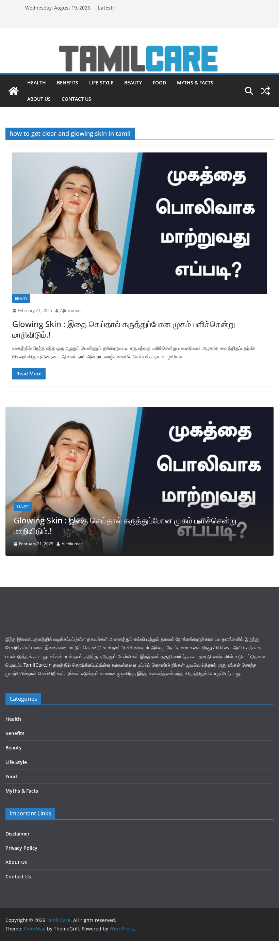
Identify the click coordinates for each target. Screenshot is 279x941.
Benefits (67, 82)
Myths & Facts (195, 82)
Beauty (133, 82)
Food (159, 82)
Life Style (101, 82)
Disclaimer (17, 833)
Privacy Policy (21, 848)
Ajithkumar (70, 310)
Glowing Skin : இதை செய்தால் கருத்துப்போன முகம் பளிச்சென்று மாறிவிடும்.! (123, 329)
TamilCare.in (37, 665)
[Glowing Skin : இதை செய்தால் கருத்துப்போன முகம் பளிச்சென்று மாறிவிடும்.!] (139, 223)
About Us (39, 99)
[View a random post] (265, 91)
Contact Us (76, 99)
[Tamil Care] (139, 48)
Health (36, 82)
